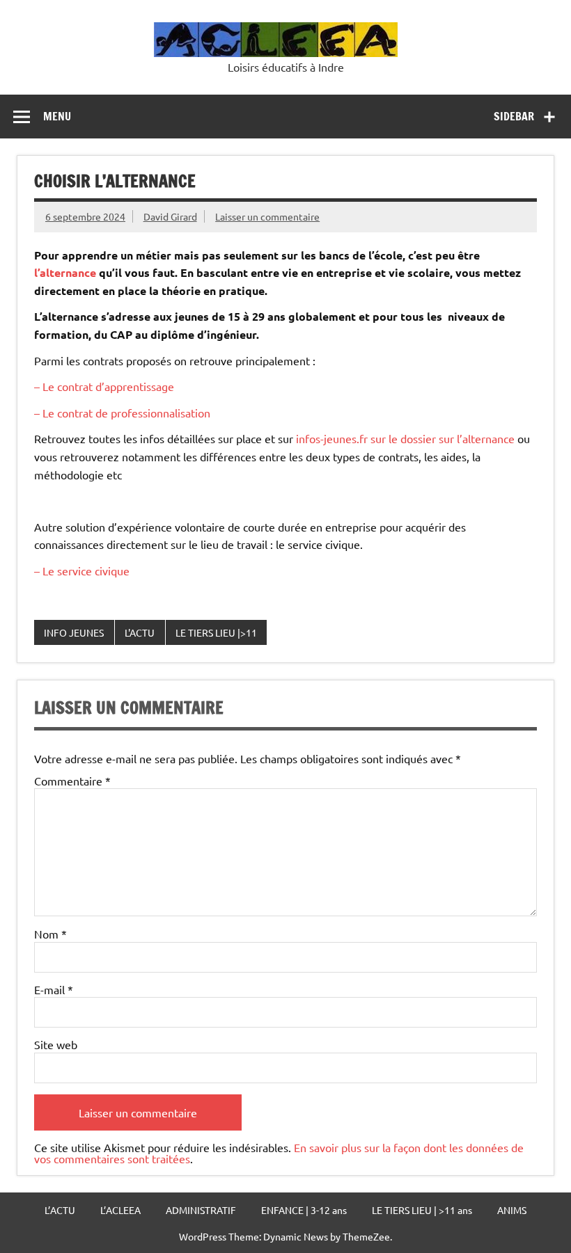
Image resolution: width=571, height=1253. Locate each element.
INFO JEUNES (74, 632)
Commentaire (72, 780)
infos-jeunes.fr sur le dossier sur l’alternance (404, 438)
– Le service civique (82, 570)
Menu (57, 116)
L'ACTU (140, 632)
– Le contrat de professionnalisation (122, 413)
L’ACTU (60, 1210)
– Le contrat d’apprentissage (104, 386)
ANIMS (511, 1210)
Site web (55, 1044)
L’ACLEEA (120, 1210)
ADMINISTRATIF (201, 1210)
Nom (50, 933)
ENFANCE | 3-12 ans (304, 1210)
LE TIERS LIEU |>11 (216, 632)
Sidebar (514, 116)
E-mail (53, 989)
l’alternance (65, 272)
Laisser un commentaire (267, 216)
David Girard (170, 216)
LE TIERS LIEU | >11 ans (422, 1210)
